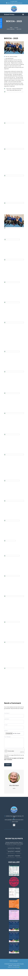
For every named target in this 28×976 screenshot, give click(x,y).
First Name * (7, 713)
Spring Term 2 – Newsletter (14, 851)
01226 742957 (14, 1)
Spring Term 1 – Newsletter (14, 855)
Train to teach (1, 23)
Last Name (6, 719)
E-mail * (6, 724)
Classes (16, 27)
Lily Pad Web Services (15, 967)
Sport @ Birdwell (11, 29)
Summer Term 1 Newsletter (14, 848)
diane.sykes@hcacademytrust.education (14, 2)
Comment (8, 764)
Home (11, 27)
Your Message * (7, 736)
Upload (6, 730)
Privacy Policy (16, 965)
